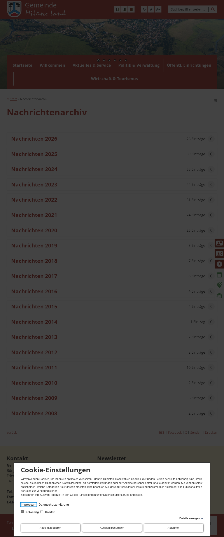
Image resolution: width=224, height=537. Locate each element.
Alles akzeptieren (50, 527)
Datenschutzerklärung (53, 504)
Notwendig (32, 512)
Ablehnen (173, 527)
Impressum (28, 504)
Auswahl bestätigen (112, 527)
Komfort (49, 512)
